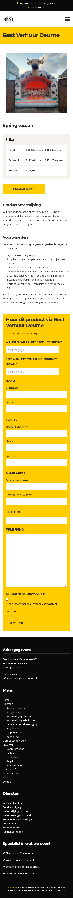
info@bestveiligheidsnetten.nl (20, 678)
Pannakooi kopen (13, 831)
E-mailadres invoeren (18, 480)
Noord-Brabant (15, 749)
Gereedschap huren (14, 740)
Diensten (8, 704)
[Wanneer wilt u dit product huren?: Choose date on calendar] (63, 350)
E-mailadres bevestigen (19, 495)
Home (6, 699)
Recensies (12, 773)
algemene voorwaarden (44, 603)
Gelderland (13, 757)
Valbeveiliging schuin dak (21, 720)
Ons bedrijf (9, 769)
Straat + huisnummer (18, 426)
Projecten (8, 744)
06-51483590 (38, 7)
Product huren (24, 189)
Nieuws (7, 777)
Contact (7, 781)
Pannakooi (13, 736)
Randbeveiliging (16, 708)
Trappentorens (15, 732)
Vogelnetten (13, 728)
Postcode (11, 456)
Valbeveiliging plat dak (19, 716)
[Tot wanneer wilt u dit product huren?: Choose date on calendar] (63, 371)
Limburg (11, 753)
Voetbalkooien (15, 765)
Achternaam (13, 402)
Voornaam (12, 387)
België (10, 761)
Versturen (16, 623)
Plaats (9, 441)
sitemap (13, 887)
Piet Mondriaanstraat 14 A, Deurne (38, 3)
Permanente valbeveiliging (22, 724)
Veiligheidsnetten (16, 712)
